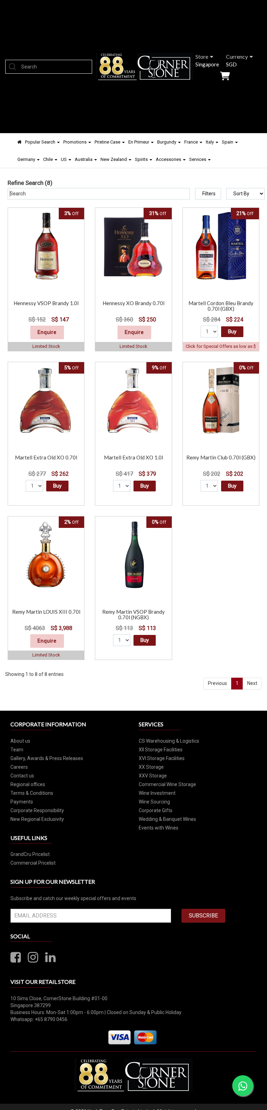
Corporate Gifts (155, 810)
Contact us (22, 775)
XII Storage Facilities (161, 749)
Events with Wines (158, 828)
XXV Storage (153, 775)
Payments (21, 802)
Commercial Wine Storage (167, 784)
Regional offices (27, 784)
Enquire (47, 332)
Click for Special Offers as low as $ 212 (221, 350)
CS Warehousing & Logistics (169, 741)
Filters (209, 193)
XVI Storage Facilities (162, 758)
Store (201, 56)
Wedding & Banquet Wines (167, 819)
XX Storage (151, 767)
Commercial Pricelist (33, 863)
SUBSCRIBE (203, 915)
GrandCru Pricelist (30, 854)
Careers (19, 767)
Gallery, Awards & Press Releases (46, 758)
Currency (237, 56)
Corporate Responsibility (37, 810)
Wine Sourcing (154, 802)
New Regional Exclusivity (37, 819)
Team (16, 749)
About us (20, 741)
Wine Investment (157, 793)
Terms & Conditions (31, 793)
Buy (232, 331)
